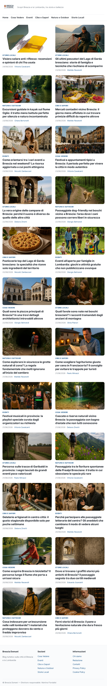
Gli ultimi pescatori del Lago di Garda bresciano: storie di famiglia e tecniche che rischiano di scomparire (79, 62)
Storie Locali (77, 17)
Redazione (77, 660)
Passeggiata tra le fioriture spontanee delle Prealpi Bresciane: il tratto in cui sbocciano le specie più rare (79, 470)
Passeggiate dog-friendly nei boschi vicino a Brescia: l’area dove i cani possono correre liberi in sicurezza (78, 214)
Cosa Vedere (17, 17)
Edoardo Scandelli (75, 582)
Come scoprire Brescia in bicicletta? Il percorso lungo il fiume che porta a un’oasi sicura (27, 575)
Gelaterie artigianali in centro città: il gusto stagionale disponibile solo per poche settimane (26, 521)
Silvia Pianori (72, 323)
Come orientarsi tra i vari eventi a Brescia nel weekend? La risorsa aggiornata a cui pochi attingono (24, 163)
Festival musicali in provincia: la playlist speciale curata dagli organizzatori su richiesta (23, 419)
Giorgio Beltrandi (74, 222)
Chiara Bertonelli (21, 120)
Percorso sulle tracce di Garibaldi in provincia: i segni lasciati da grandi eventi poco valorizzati (25, 470)
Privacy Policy (79, 668)
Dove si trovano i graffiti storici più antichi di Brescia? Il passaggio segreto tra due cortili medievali (77, 575)
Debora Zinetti (20, 222)
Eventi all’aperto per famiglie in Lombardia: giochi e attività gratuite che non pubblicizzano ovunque (78, 264)
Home (5, 17)
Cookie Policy (79, 672)
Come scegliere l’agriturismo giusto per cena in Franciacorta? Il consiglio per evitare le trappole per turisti (78, 365)
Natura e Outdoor (60, 17)
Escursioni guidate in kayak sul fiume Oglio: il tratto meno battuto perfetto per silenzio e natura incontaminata (26, 113)
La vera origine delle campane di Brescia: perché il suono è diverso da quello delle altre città (26, 214)
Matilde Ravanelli (74, 70)
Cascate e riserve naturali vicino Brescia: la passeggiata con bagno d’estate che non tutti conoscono (77, 419)
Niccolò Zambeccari (22, 171)
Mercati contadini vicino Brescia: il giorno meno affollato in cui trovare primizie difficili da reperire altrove (77, 113)
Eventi (29, 17)
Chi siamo (77, 656)
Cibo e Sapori (42, 17)
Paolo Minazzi (73, 373)
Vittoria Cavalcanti (22, 66)
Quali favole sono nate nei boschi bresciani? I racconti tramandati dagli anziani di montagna (79, 315)
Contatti (76, 664)
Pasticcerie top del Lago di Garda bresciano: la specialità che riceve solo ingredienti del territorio (24, 264)
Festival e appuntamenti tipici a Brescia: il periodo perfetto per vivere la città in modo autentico (79, 163)
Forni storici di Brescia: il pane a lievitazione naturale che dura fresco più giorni (78, 625)
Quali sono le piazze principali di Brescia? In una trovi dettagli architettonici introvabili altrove (23, 315)
